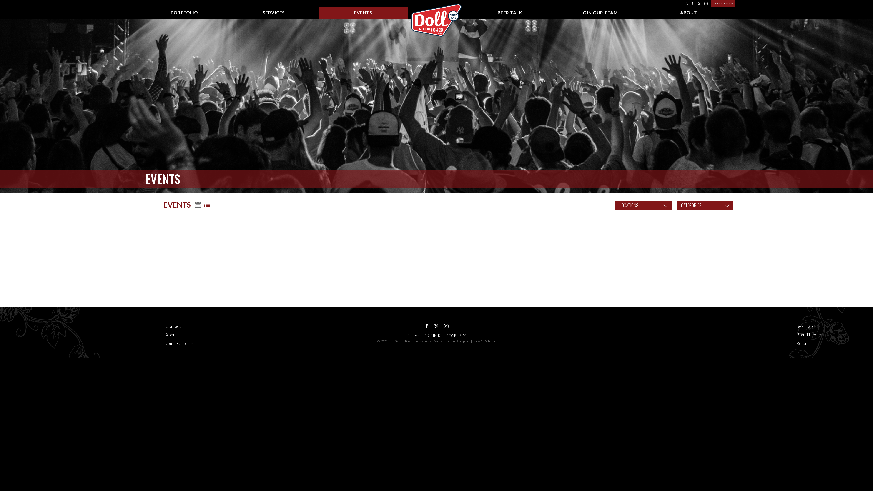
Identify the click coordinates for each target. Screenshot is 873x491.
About (171, 334)
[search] (686, 3)
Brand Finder (809, 334)
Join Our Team (179, 343)
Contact (173, 326)
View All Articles (484, 341)
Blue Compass (459, 341)
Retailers (804, 343)
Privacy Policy (422, 341)
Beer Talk (805, 326)
